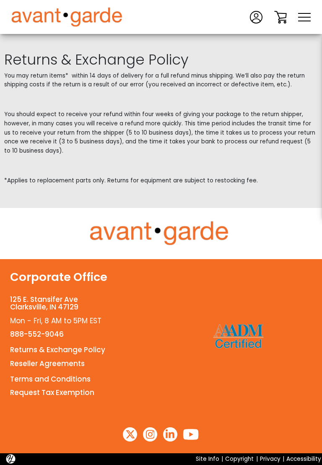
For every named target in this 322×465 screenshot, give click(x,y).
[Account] (256, 17)
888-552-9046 (37, 334)
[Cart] (280, 17)
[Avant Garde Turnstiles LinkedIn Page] (170, 434)
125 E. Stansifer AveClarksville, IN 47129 (44, 303)
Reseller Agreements (47, 363)
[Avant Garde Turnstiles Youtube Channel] (191, 434)
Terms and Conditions (50, 379)
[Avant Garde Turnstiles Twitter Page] (130, 434)
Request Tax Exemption (52, 392)
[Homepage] (161, 233)
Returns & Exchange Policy (57, 350)
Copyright (239, 459)
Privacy (270, 459)
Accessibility (303, 459)
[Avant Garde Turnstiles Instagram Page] (150, 434)
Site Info (207, 459)
